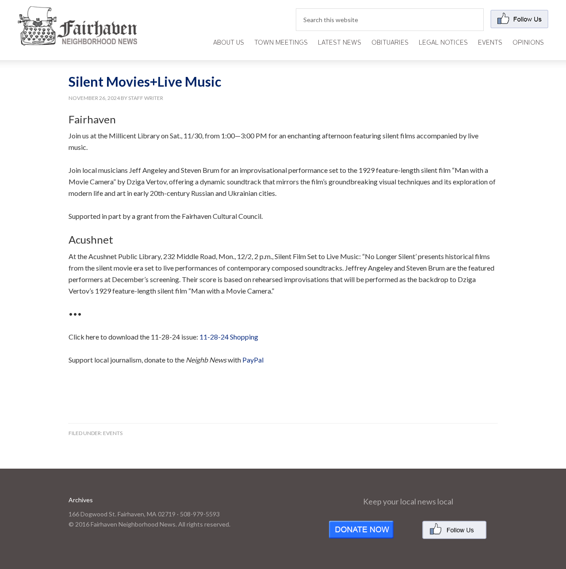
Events (112, 433)
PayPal (253, 359)
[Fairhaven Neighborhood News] (77, 38)
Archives (81, 500)
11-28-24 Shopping (228, 336)
